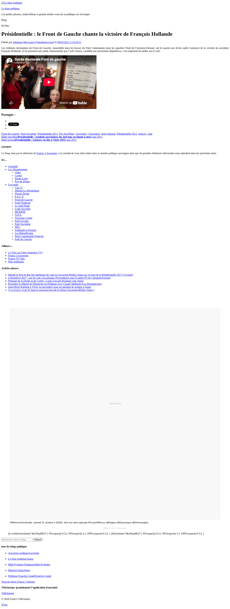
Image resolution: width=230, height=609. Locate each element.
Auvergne (81, 133)
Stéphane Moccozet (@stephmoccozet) (33, 42)
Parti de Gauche (23, 239)
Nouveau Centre (23, 218)
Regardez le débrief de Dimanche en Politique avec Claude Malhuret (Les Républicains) (55, 283)
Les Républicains (24, 233)
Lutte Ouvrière (22, 208)
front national (108, 133)
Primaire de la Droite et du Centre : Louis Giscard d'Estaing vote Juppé (45, 280)
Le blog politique (10, 8)
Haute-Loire (21, 178)
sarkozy (142, 133)
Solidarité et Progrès (25, 230)
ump (150, 133)
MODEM (20, 211)
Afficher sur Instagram (115, 528)
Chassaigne (94, 133)
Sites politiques (16, 261)
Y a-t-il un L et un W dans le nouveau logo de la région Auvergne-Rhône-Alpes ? (51, 290)
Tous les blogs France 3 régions (18, 581)
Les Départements (17, 169)
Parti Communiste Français (29, 236)
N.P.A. (18, 215)
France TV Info (16, 258)
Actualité (13, 166)
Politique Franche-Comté (29, 576)
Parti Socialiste (28, 133)
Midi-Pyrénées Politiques (29, 564)
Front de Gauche (10, 133)
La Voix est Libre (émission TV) (25, 252)
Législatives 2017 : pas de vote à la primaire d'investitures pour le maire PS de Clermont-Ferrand (59, 277)
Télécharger (7, 593)
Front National (22, 202)
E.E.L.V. (19, 196)
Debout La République (27, 190)
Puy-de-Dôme (66, 133)
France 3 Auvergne (47, 153)
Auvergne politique (23, 553)
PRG (17, 227)
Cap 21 (19, 187)
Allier (18, 172)
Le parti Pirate (22, 205)
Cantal (18, 175)
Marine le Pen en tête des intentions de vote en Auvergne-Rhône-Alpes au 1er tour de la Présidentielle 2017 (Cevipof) (70, 274)
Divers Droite (22, 193)
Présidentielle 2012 (48, 133)
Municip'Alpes (19, 570)
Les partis (13, 184)
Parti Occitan (22, 221)
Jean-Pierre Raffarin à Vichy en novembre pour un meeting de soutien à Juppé (49, 287)
